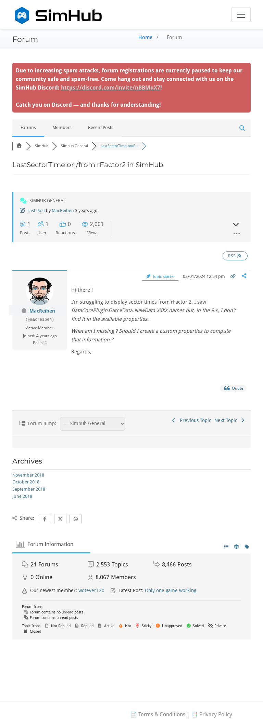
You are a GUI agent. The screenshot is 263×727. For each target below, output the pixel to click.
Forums (28, 127)
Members (62, 127)
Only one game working (170, 590)
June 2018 (22, 496)
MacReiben (63, 210)
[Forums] (19, 146)
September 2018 (28, 489)
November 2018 (28, 475)
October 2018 (25, 481)
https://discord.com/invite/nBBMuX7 (110, 87)
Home (145, 37)
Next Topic (227, 420)
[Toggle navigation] (241, 15)
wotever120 (91, 590)
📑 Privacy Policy (211, 714)
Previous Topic (194, 420)
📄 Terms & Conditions (157, 714)
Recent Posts (100, 127)
